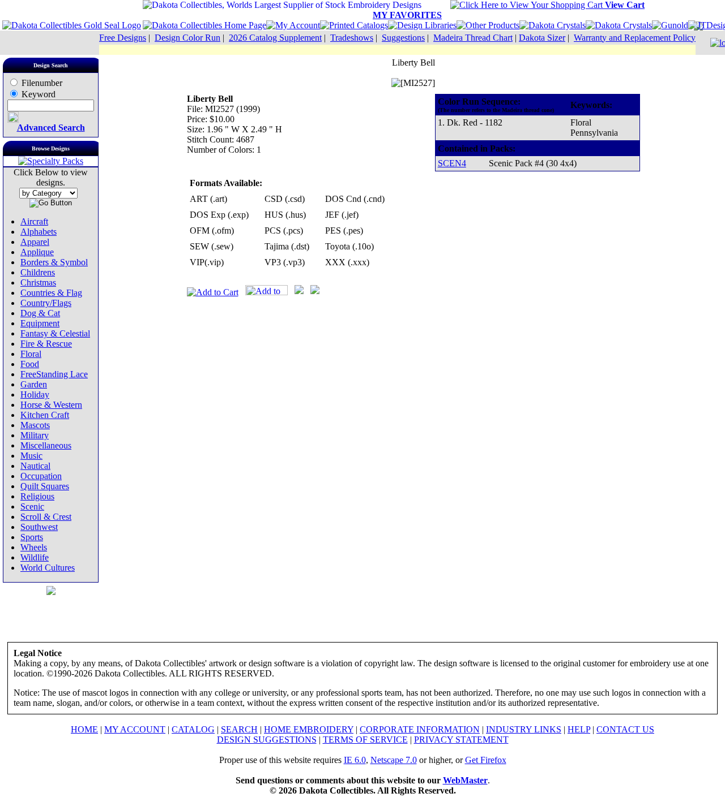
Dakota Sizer (542, 37)
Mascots (35, 425)
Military (34, 435)
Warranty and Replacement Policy (635, 37)
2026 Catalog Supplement (275, 37)
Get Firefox (485, 760)
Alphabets (38, 231)
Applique (37, 252)
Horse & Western (51, 405)
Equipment (39, 323)
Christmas (38, 282)
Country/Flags (45, 303)
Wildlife (34, 557)
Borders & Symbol (54, 262)
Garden (33, 384)
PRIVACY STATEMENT (461, 739)
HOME (84, 729)
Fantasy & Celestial (55, 333)
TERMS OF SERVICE (365, 739)
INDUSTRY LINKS (523, 729)
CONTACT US (625, 729)
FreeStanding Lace (54, 374)
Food (29, 364)
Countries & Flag (51, 293)
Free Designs (122, 37)
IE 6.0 (355, 760)
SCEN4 (452, 163)
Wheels (33, 547)
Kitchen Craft (44, 415)
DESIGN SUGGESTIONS (267, 739)
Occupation (41, 476)
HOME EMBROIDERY (308, 729)
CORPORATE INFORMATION (420, 729)
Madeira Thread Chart (473, 37)
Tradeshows (351, 37)
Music (31, 455)
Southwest (39, 527)
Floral (30, 354)
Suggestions (403, 37)
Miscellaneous (45, 445)
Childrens (37, 272)
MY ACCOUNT (134, 729)
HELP (579, 729)
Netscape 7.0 (393, 760)
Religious (37, 496)
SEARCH (239, 729)
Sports (31, 537)
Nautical (35, 466)
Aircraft (34, 221)
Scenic (32, 506)
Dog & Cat (40, 313)
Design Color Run (187, 37)
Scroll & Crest (45, 516)
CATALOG (193, 729)
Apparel (34, 242)
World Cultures (47, 567)
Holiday (34, 394)
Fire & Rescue (46, 343)
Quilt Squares (44, 486)
